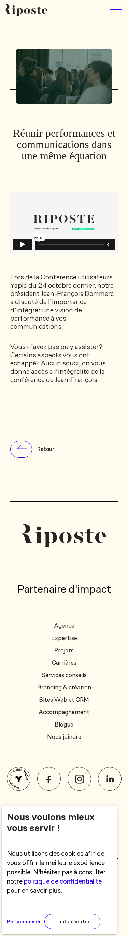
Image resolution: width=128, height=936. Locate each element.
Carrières (64, 663)
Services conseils (64, 675)
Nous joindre (64, 737)
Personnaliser (24, 922)
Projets (64, 650)
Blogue (64, 724)
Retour (45, 449)
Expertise (64, 638)
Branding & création (64, 687)
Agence (64, 625)
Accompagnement (64, 712)
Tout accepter (72, 922)
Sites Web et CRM (64, 700)
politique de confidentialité (63, 881)
